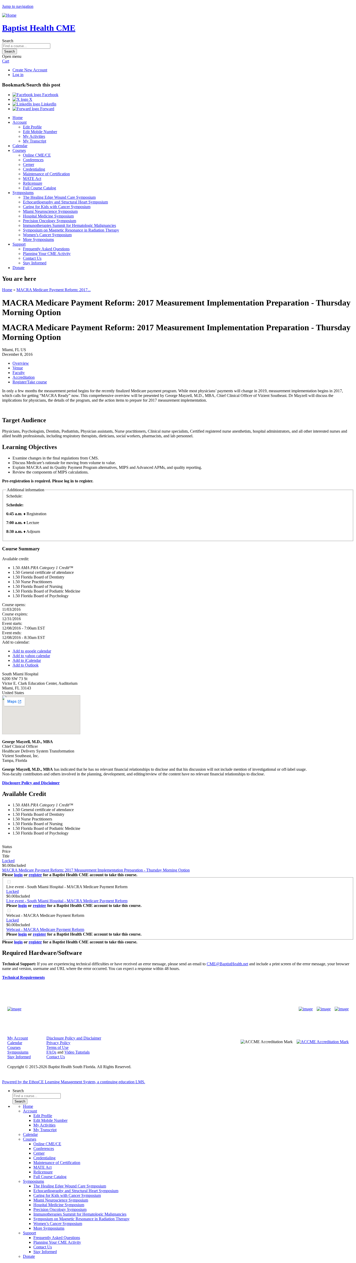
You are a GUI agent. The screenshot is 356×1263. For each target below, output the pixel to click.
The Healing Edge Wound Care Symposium (59, 197)
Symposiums (23, 192)
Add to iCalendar (27, 660)
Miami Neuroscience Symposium (50, 211)
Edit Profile (32, 127)
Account (20, 122)
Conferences (33, 160)
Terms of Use (57, 1047)
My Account (17, 1038)
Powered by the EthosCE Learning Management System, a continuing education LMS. (73, 1082)
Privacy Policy (58, 1043)
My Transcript (34, 141)
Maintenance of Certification (46, 174)
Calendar (20, 146)
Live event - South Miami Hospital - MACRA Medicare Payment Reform (66, 887)
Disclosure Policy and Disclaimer (73, 1038)
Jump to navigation (17, 6)
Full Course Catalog (39, 188)
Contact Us (32, 258)
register (35, 875)
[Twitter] (324, 1009)
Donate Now (162, 1009)
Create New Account (30, 70)
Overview (21, 363)
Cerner (28, 164)
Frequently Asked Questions (46, 249)
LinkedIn (48, 104)
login (18, 875)
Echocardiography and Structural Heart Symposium (65, 202)
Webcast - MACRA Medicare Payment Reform (45, 915)
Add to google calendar (32, 651)
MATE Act (32, 178)
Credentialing (34, 169)
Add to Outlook (26, 665)
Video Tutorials (77, 1052)
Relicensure (32, 183)
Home (18, 117)
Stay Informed (34, 263)
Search (7, 41)
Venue (18, 368)
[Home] (9, 15)
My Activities (34, 136)
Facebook (49, 94)
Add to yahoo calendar (31, 656)
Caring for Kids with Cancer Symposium (56, 206)
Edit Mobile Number (40, 131)
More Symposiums (38, 239)
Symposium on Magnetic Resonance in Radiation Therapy (71, 230)
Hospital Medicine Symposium (48, 216)
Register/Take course (30, 382)
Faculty (19, 372)
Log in (18, 74)
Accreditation (24, 377)
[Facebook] (306, 1009)
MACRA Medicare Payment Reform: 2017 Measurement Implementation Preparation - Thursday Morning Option (96, 870)
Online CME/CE (37, 155)
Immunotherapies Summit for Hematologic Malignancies (69, 225)
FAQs (51, 1052)
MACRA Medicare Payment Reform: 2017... (53, 290)
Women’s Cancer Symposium (47, 235)
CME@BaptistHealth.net (227, 964)
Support (19, 244)
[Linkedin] (342, 1009)
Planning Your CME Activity (47, 253)
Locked (8, 860)
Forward (46, 109)
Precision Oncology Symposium (49, 221)
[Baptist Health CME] (14, 1009)
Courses (19, 150)
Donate (18, 267)
